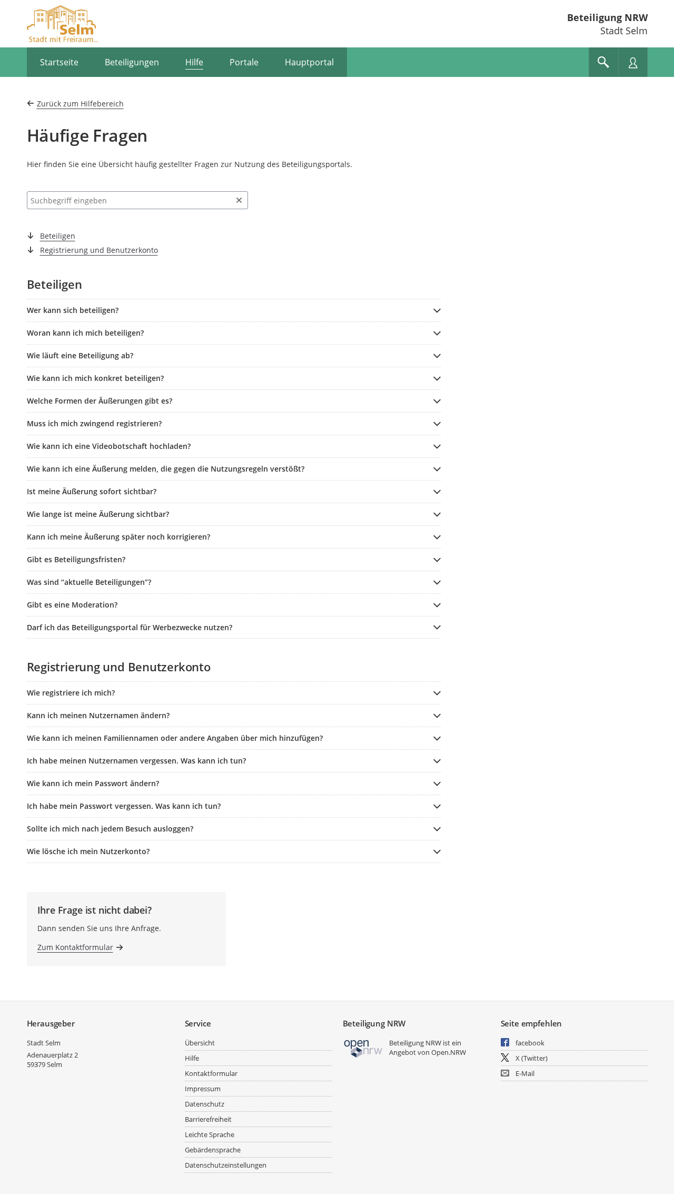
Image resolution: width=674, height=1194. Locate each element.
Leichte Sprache (209, 1134)
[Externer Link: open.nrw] (363, 1048)
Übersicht (200, 1043)
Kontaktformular (211, 1073)
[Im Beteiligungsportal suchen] (603, 62)
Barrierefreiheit (208, 1119)
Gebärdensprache (213, 1149)
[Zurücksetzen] (239, 200)
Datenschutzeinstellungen (225, 1165)
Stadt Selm (44, 1043)
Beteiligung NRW (607, 17)
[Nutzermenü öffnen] (633, 62)
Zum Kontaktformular (75, 947)
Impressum (203, 1088)
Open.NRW (448, 1052)
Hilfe (192, 1058)
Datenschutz (204, 1104)
